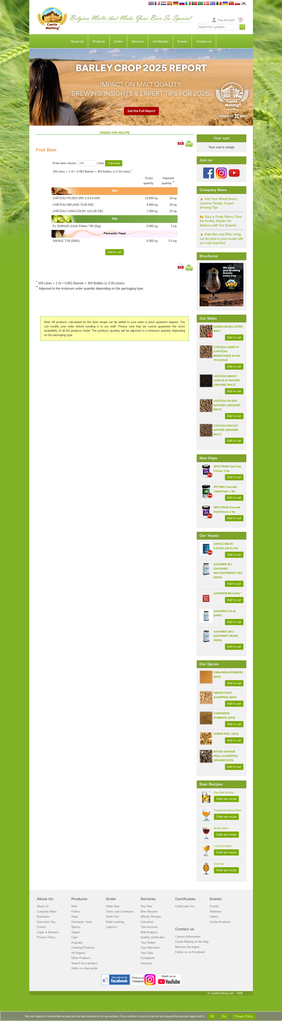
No (224, 1016)
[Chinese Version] (231, 4)
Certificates (161, 41)
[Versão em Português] (194, 4)
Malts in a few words (84, 968)
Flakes (75, 911)
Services (138, 41)
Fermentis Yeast (81, 922)
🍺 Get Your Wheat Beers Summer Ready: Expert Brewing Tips (218, 203)
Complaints (148, 958)
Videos (214, 916)
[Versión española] (169, 4)
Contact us (204, 41)
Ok (212, 1016)
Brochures (43, 916)
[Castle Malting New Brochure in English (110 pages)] (221, 265)
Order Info (112, 916)
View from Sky (46, 922)
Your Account (225, 20)
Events (182, 41)
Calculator (147, 922)
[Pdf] (181, 142)
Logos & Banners (48, 932)
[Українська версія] (225, 4)
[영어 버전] (243, 4)
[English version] (151, 4)
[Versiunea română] (219, 4)
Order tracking (115, 922)
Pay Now (146, 906)
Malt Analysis (149, 932)
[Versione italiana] (188, 4)
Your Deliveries (150, 947)
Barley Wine (221, 828)
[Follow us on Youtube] (234, 169)
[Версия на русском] (182, 4)
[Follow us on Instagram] (221, 169)
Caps (74, 937)
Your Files (147, 953)
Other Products (81, 958)
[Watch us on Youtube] (169, 976)
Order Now (112, 906)
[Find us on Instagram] (144, 976)
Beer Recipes (149, 911)
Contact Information (187, 936)
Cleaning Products (83, 947)
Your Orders (148, 942)
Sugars (75, 932)
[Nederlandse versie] (163, 4)
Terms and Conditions (120, 911)
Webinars (216, 911)
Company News (47, 911)
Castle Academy (220, 922)
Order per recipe (226, 799)
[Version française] (157, 4)
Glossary (146, 963)
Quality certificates (153, 937)
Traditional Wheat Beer (227, 810)
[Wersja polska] (237, 4)
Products (99, 41)
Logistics (111, 927)
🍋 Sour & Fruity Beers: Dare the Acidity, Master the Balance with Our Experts (221, 221)
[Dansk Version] (206, 4)
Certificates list (184, 906)
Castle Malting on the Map (192, 941)
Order (118, 41)
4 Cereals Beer (223, 846)
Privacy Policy (46, 937)
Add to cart (234, 337)
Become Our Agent (187, 947)
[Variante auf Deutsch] (175, 4)
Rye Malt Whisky (224, 792)
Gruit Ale (219, 863)
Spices (75, 927)
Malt (74, 906)
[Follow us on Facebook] (209, 169)
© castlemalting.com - (225, 993)
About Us (77, 41)
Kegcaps (77, 942)
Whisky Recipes (151, 916)
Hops (74, 916)
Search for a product (84, 963)
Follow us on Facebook (190, 952)
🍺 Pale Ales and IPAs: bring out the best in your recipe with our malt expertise (221, 238)
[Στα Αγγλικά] (212, 4)
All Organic (78, 953)
